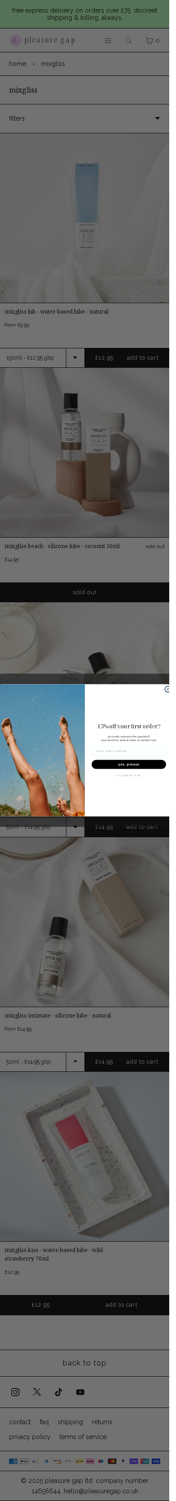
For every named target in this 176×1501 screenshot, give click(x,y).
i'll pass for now (128, 775)
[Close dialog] (168, 689)
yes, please (128, 764)
